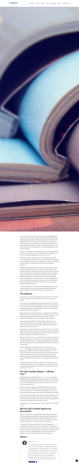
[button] (69, 3)
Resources (53, 3)
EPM (53, 350)
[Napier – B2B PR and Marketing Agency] (13, 3)
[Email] (36, 462)
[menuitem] (32, 3)
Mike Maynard (48, 121)
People (37, 3)
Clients (59, 3)
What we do (32, 3)
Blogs (47, 3)
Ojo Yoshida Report (45, 377)
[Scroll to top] (77, 460)
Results (43, 3)
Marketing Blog (39, 121)
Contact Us (65, 3)
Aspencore (22, 349)
